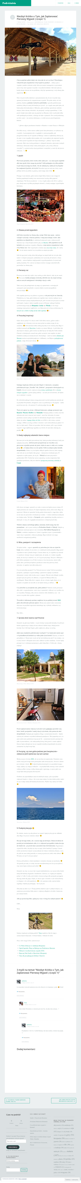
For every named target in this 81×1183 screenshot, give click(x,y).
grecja (63, 1135)
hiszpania (59, 1138)
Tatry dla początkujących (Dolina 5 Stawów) (32, 956)
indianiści (67, 1138)
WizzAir (25, 413)
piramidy (56, 1159)
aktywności (59, 1125)
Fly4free (31, 413)
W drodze (58, 22)
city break (68, 1131)
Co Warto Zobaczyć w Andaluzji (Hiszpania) (32, 946)
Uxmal (19, 463)
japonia (58, 1141)
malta (66, 1147)
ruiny (65, 1162)
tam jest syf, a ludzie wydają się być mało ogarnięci (31, 310)
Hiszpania (35, 305)
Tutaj (40, 933)
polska (70, 1159)
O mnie (77, 3)
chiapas (60, 1131)
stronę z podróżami (46, 390)
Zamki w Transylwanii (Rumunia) (38, 1118)
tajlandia (63, 1164)
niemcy (61, 1155)
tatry (66, 1164)
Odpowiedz (20, 995)
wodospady (68, 1167)
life (35, 24)
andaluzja (68, 1125)
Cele (69, 3)
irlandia (72, 1138)
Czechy (41, 305)
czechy (57, 1135)
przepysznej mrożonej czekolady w (51, 460)
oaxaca (70, 1155)
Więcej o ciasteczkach (23, 1178)
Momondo (39, 413)
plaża (62, 1159)
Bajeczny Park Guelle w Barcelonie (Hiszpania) (33, 953)
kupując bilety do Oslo (33, 420)
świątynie (65, 1172)
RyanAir (19, 413)
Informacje (39, 22)
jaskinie (64, 1141)
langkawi (61, 1145)
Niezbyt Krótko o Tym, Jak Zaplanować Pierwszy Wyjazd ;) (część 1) (37, 17)
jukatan (69, 1141)
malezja (40, 24)
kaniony (56, 1144)
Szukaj (8, 1167)
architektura (67, 1128)
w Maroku (45, 243)
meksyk (46, 24)
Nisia (25, 1002)
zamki (62, 1169)
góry (70, 1134)
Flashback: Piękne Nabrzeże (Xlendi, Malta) (16, 1100)
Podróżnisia (9, 3)
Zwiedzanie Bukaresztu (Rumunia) (38, 1121)
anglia (60, 1128)
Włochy (48, 305)
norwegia (66, 1155)
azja (31, 24)
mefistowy (24, 981)
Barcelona (32, 328)
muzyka (65, 1151)
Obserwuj (12, 1147)
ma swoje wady (51, 248)
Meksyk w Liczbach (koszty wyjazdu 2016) (31, 951)
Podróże (60, 3)
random (58, 1162)
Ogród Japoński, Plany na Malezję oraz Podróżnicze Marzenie (37, 948)
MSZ (59, 600)
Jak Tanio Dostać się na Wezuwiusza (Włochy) (67, 1100)
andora (56, 1128)
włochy (57, 1169)
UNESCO (59, 1167)
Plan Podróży (49, 22)
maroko (71, 1147)
